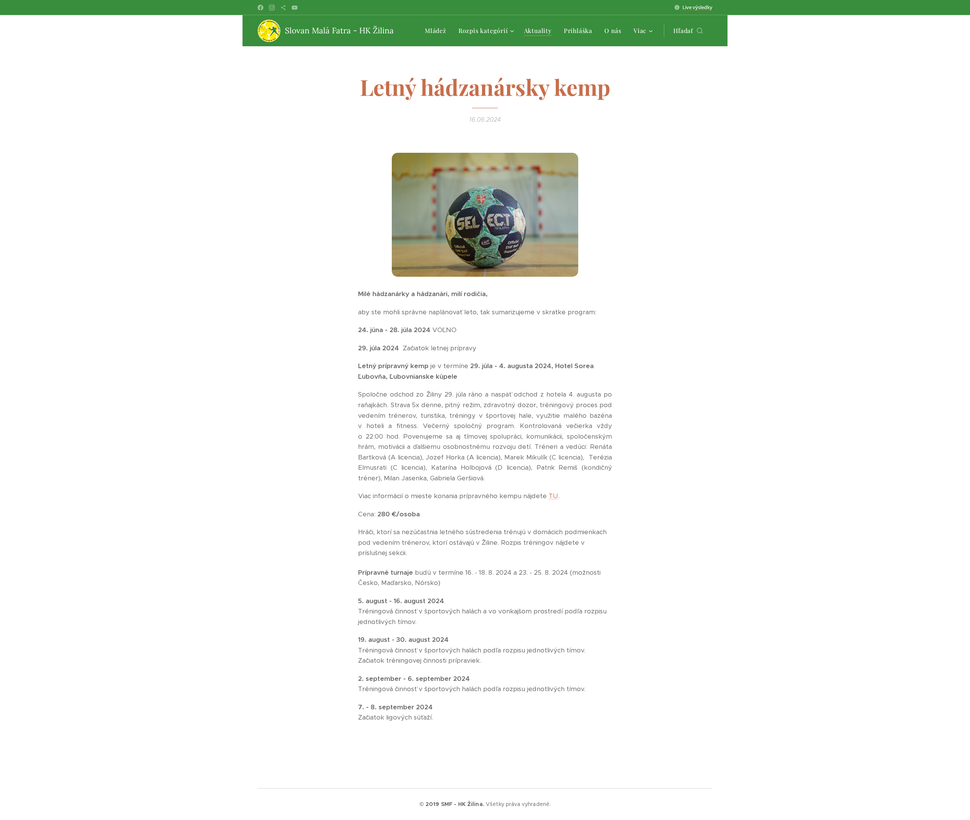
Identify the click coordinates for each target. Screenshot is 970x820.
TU (553, 496)
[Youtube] (294, 7)
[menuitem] (437, 30)
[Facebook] (260, 7)
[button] (688, 30)
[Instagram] (272, 7)
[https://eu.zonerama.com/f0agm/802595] (283, 7)
